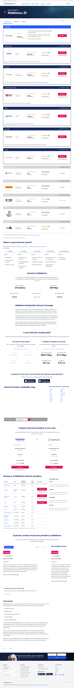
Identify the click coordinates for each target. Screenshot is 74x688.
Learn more (62, 173)
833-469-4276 (63, 97)
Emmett (51, 401)
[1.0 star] (4, 556)
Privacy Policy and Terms (36, 684)
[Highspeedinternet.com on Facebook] (55, 675)
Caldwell (51, 389)
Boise (61, 399)
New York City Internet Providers (25, 672)
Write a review (8, 547)
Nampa (50, 395)
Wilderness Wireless (9, 221)
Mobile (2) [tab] (24, 21)
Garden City (62, 393)
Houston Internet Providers (25, 670)
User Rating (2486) (45, 117)
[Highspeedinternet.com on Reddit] (61, 675)
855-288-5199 (64, 159)
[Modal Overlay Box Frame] (37, 657)
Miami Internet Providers (24, 674)
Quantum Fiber (8, 46)
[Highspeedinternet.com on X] (57, 675)
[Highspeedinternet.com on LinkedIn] (63, 675)
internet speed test (37, 246)
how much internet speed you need (20, 246)
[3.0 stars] (7, 556)
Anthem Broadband (9, 167)
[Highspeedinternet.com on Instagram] (59, 675)
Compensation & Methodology (27, 684)
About (56, 666)
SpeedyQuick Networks (10, 181)
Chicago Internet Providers (25, 668)
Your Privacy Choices (45, 684)
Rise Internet (8, 195)
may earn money (6, 0)
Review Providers (35, 3)
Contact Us (57, 670)
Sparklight (7, 129)
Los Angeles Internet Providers (25, 666)
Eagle (50, 397)
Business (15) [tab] (16, 21)
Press (56, 672)
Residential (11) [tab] (8, 21)
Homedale (62, 395)
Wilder (61, 391)
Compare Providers (25, 3)
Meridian (62, 389)
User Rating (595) (45, 96)
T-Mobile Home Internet (10, 87)
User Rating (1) (44, 228)
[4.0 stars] (9, 556)
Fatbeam (7, 207)
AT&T (6, 108)
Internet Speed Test (41, 666)
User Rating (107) (44, 55)
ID (6, 648)
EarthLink (7, 66)
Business (49, 3)
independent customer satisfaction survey (32, 234)
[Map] (26, 404)
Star (50, 391)
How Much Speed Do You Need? (43, 668)
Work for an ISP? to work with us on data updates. (14, 237)
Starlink (6, 149)
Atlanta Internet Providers (24, 676)
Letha (50, 393)
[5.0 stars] (11, 556)
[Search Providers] (14, 671)
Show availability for (10, 419)
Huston (51, 399)
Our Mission (57, 668)
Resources (43, 3)
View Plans (61, 35)
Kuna (61, 397)
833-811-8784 (64, 76)
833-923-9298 (64, 55)
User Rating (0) (44, 174)
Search (68, 3)
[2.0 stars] (6, 556)
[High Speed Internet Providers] (10, 4)
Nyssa (61, 401)
